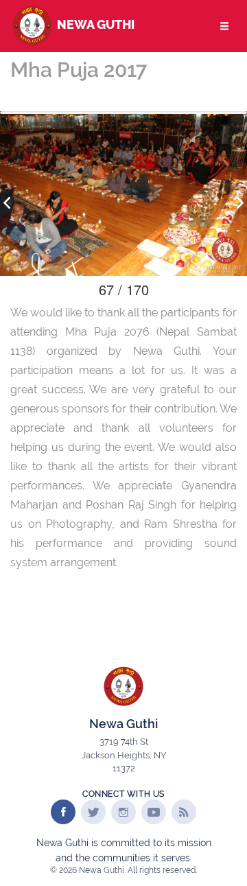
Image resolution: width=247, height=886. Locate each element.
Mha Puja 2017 (78, 70)
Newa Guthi (94, 24)
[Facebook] (63, 812)
